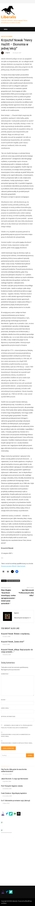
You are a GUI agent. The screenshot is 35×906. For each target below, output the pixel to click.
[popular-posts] (5, 764)
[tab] (5, 764)
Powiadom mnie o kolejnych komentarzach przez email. (15, 735)
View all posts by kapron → (22, 618)
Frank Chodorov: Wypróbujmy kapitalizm (14, 793)
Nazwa (3, 699)
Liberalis (8, 16)
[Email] (33, 1)
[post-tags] (30, 764)
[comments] (22, 764)
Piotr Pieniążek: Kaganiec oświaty (12, 786)
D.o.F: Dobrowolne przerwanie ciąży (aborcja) (15, 800)
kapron (8, 53)
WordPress (28, 901)
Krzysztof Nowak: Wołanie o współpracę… (15, 634)
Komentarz (5, 674)
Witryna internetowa (8, 716)
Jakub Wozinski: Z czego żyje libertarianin (14, 779)
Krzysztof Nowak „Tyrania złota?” (12, 642)
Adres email (5, 708)
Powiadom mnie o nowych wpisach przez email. (17, 743)
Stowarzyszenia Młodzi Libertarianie (13, 566)
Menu (5, 29)
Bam (5, 903)
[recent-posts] (13, 764)
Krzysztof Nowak (6, 36)
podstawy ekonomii (13, 581)
